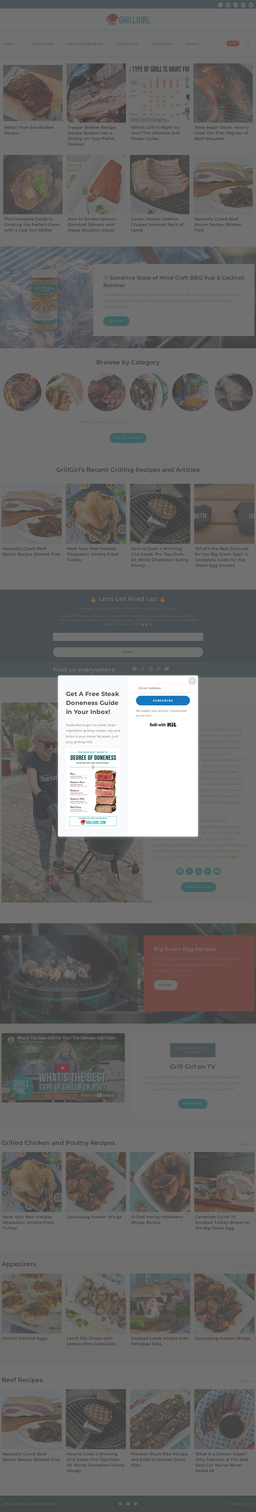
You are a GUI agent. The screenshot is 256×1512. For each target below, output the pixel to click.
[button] (93, 788)
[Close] (192, 681)
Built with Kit (163, 724)
